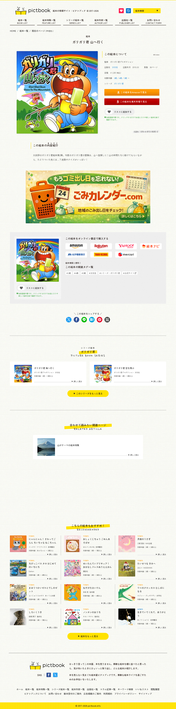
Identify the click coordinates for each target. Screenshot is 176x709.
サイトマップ (145, 693)
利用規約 (107, 693)
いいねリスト (141, 689)
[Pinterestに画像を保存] (99, 319)
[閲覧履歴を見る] (128, 10)
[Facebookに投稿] (76, 319)
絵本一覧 (22, 20)
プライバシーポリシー (125, 693)
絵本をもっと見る (89, 636)
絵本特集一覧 (49, 20)
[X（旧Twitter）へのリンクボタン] (55, 675)
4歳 (120, 78)
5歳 (125, 78)
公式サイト (128, 273)
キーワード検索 (125, 689)
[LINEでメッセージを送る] (84, 319)
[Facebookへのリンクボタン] (48, 675)
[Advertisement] (88, 491)
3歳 (115, 78)
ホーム (19, 689)
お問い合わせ (153, 20)
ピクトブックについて (35, 693)
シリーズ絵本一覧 (75, 20)
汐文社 (115, 67)
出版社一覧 (127, 20)
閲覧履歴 (155, 689)
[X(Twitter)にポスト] (69, 319)
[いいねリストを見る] (121, 10)
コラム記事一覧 (108, 689)
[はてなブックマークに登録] (92, 319)
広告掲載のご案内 (92, 693)
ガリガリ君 (119, 83)
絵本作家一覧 (101, 20)
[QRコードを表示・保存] (107, 319)
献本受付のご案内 (72, 693)
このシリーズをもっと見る (89, 393)
